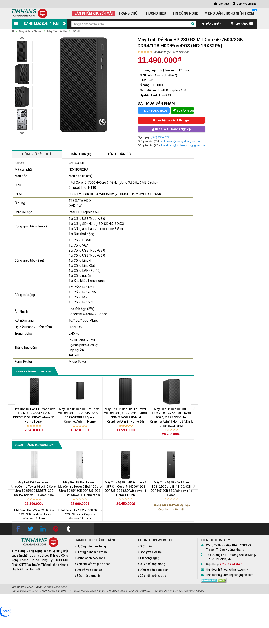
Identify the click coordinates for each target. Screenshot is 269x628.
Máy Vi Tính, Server (30, 31)
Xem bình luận (180, 52)
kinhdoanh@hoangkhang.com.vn (181, 141)
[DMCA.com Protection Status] (214, 580)
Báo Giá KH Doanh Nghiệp (172, 129)
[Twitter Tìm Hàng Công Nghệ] (30, 529)
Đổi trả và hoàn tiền (90, 569)
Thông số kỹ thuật (37, 154)
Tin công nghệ (149, 558)
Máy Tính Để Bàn (57, 31)
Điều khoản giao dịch (154, 569)
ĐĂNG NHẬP (213, 23)
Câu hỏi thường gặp (153, 575)
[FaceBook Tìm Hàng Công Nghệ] (18, 529)
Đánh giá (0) (81, 154)
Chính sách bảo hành (91, 558)
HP (160, 70)
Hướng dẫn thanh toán (92, 552)
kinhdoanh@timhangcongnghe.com (183, 145)
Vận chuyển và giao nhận (94, 564)
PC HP (76, 31)
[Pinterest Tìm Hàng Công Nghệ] (56, 529)
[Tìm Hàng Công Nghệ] (29, 13)
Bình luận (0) (119, 154)
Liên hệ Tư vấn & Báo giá (172, 120)
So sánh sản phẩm (185, 110)
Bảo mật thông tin (89, 575)
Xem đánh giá (162, 52)
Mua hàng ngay (155, 110)
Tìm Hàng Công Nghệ (54, 586)
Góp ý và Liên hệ (151, 552)
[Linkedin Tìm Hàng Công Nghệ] (43, 529)
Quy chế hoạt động (152, 564)
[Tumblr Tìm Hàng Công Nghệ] (68, 529)
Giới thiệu (146, 546)
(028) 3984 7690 (160, 137)
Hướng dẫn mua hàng (91, 546)
